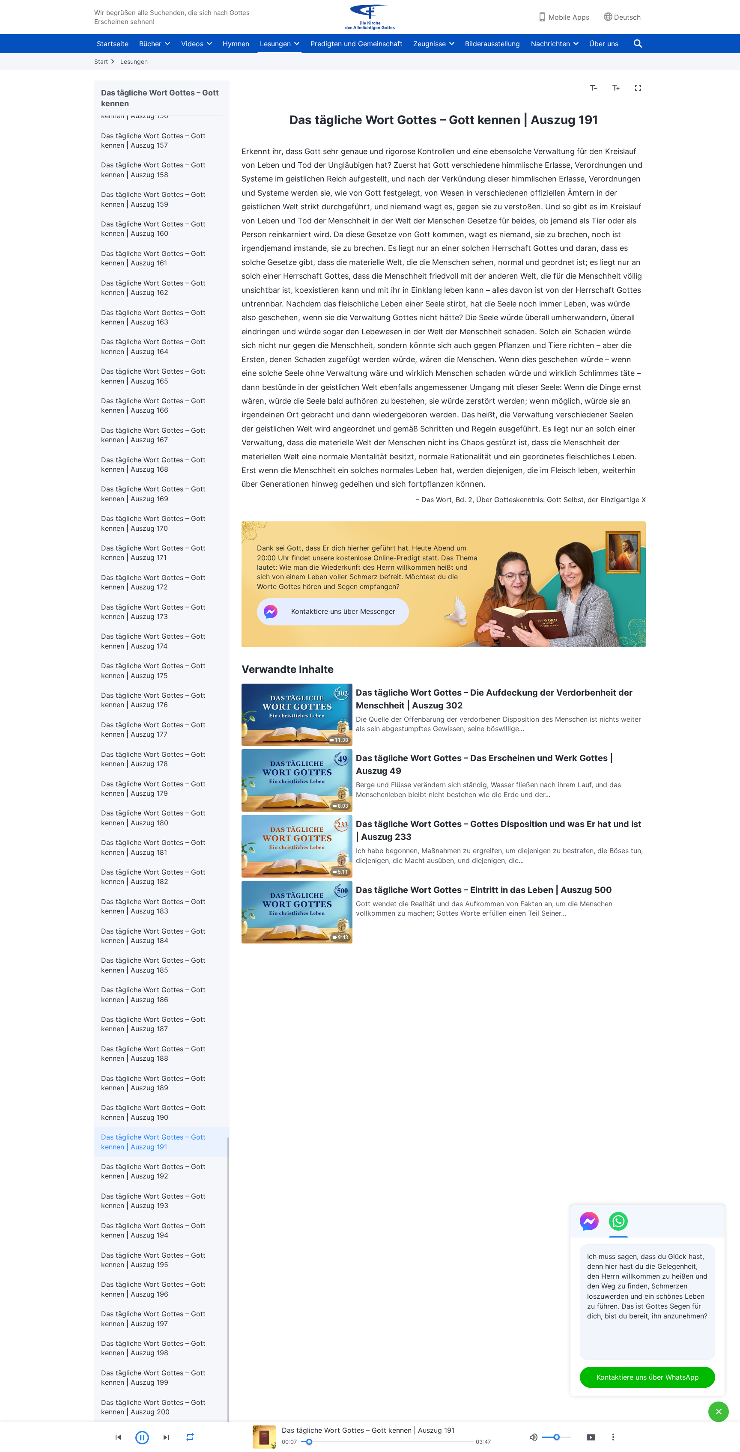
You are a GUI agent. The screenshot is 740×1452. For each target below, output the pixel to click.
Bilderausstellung (492, 43)
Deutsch (627, 17)
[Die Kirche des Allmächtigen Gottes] (370, 17)
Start (101, 61)
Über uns (603, 43)
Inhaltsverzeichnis (275, 88)
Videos (192, 43)
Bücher (150, 43)
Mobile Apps (569, 17)
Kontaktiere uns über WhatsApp (648, 1377)
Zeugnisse (429, 43)
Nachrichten (550, 43)
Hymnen (236, 43)
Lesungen (275, 43)
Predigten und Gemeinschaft (356, 43)
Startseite (112, 43)
